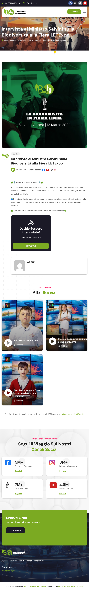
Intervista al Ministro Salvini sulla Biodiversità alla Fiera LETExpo (39, 161)
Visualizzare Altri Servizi (73, 414)
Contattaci (31, 246)
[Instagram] (75, 3)
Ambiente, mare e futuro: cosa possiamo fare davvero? (28, 393)
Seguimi (18, 471)
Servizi (15, 154)
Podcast (13, 40)
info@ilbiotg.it (31, 3)
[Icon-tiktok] (80, 3)
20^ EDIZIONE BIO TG (26, 340)
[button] (69, 550)
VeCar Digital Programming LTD (70, 586)
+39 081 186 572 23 (12, 3)
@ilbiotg (19, 344)
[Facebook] (70, 3)
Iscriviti (62, 493)
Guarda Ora (21, 170)
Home (6, 40)
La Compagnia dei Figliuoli (35, 586)
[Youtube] (85, 3)
